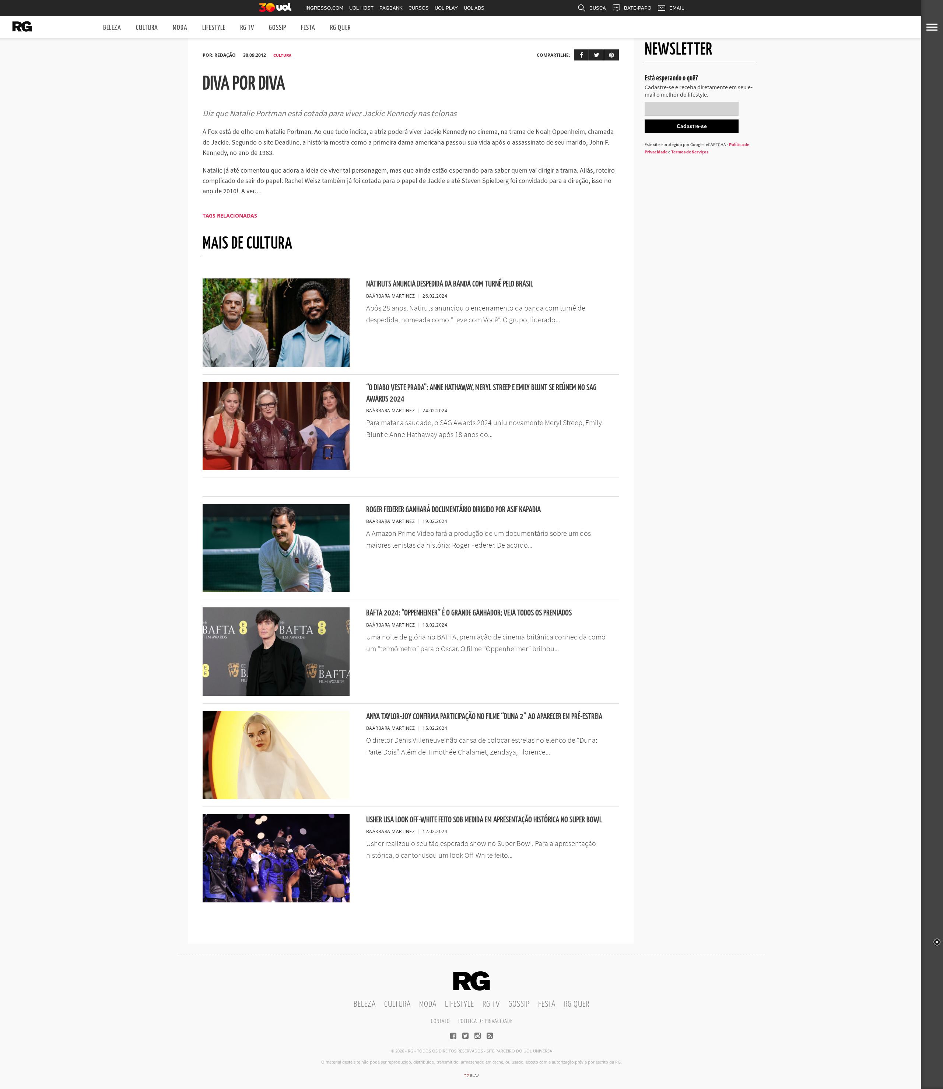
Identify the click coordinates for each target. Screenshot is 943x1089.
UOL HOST (361, 8)
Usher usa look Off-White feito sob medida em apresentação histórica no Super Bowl (484, 820)
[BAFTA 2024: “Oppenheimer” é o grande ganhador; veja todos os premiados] (276, 694)
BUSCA (597, 8)
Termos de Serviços (689, 152)
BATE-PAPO (637, 8)
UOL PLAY (446, 8)
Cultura (147, 27)
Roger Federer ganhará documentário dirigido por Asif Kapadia (453, 510)
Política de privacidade (485, 1021)
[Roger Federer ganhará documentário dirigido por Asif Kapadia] (276, 590)
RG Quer (340, 27)
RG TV (247, 27)
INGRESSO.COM (324, 8)
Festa (308, 27)
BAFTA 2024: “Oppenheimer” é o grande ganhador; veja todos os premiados (469, 613)
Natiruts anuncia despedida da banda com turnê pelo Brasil (449, 284)
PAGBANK (391, 8)
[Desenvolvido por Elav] (471, 1078)
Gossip (277, 27)
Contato (440, 1021)
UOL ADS (474, 8)
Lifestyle (213, 27)
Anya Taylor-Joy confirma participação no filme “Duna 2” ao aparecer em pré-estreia (484, 716)
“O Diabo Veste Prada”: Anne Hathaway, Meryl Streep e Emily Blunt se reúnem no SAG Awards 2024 (481, 393)
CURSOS (419, 8)
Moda (180, 27)
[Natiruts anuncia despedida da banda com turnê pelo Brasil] (276, 365)
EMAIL (676, 8)
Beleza (112, 27)
